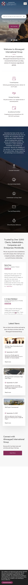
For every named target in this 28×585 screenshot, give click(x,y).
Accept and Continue (7, 582)
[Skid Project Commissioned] (14, 401)
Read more (8, 362)
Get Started (14, 26)
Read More (9, 286)
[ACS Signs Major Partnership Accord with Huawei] (14, 340)
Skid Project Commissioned (11, 407)
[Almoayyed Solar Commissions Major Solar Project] (14, 371)
